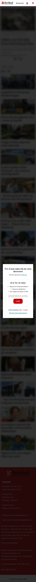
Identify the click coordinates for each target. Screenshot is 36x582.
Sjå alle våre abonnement (18, 313)
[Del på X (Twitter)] (18, 58)
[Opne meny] (33, 3)
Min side (5, 569)
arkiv (11, 67)
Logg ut (12, 569)
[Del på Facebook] (14, 58)
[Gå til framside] (7, 3)
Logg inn (27, 3)
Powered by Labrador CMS (18, 579)
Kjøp (18, 301)
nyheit (4, 67)
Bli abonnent (20, 3)
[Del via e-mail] (20, 58)
